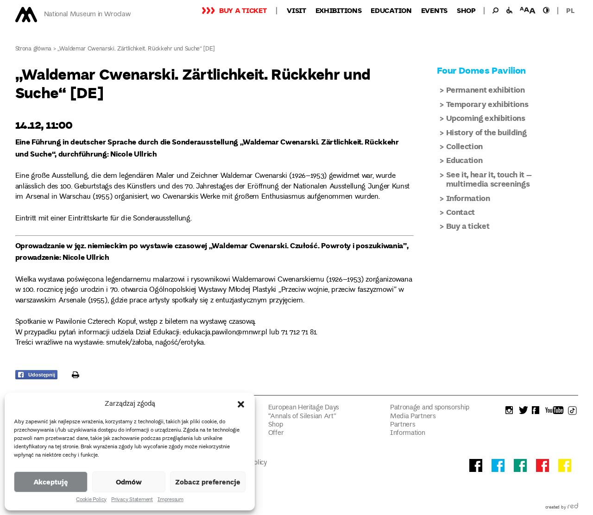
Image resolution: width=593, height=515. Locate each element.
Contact (460, 212)
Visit (296, 10)
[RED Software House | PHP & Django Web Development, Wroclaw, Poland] (573, 507)
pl (570, 10)
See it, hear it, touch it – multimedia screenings (489, 179)
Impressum (170, 500)
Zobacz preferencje (207, 482)
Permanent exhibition (485, 89)
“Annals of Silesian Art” (302, 416)
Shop (466, 10)
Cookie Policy (91, 500)
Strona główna (33, 49)
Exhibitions (338, 10)
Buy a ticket (242, 10)
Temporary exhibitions (487, 104)
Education (391, 10)
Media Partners (413, 416)
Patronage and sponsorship (429, 408)
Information (468, 198)
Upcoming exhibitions (485, 118)
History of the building (486, 132)
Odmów (129, 482)
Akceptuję (50, 482)
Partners (403, 425)
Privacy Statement (132, 500)
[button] (241, 404)
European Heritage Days (303, 408)
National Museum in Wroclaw (87, 14)
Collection (464, 146)
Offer (276, 433)
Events (434, 10)
